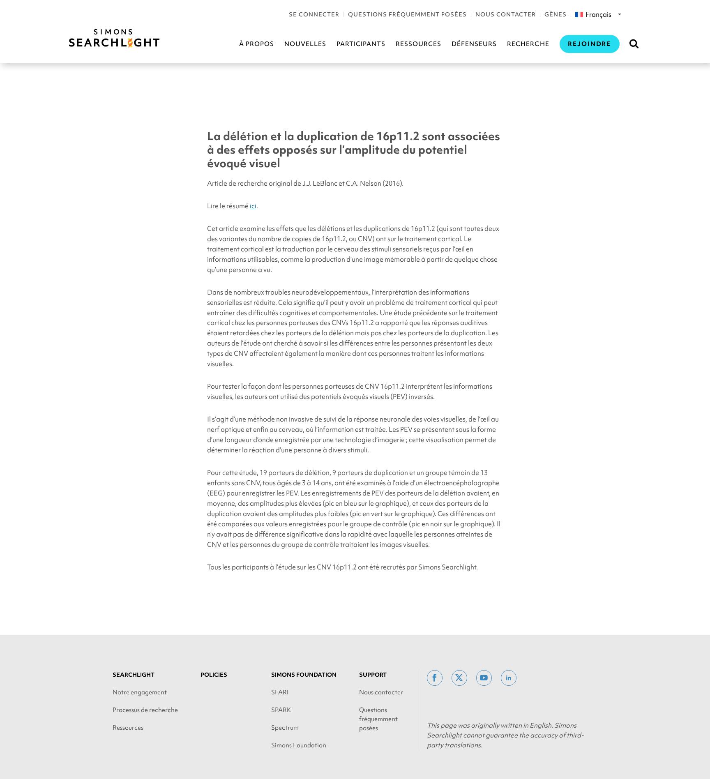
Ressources (418, 44)
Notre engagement (140, 692)
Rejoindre (589, 44)
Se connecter (314, 14)
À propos (256, 44)
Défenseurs (474, 44)
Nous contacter (505, 14)
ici (253, 205)
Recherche (528, 44)
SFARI (279, 692)
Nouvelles (305, 44)
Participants (361, 44)
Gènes (555, 14)
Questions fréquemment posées (407, 14)
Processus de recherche (145, 710)
